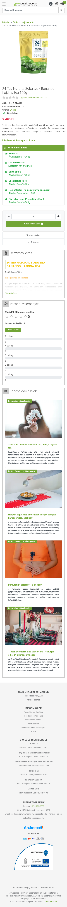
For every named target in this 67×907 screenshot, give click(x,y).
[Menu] (51, 4)
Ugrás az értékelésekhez (32, 97)
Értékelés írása (13, 330)
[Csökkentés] (9, 216)
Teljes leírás (11, 293)
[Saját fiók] (57, 4)
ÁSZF (33, 731)
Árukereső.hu (33, 833)
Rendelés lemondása (33, 716)
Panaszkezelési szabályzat (34, 727)
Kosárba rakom (32, 223)
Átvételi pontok (33, 700)
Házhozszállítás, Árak (33, 696)
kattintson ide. (51, 901)
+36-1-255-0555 (37, 806)
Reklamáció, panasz (34, 720)
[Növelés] (58, 216)
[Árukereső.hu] (33, 828)
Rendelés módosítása (33, 712)
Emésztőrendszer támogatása (21, 471)
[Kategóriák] (4, 4)
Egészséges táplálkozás (19, 401)
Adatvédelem (33, 724)
